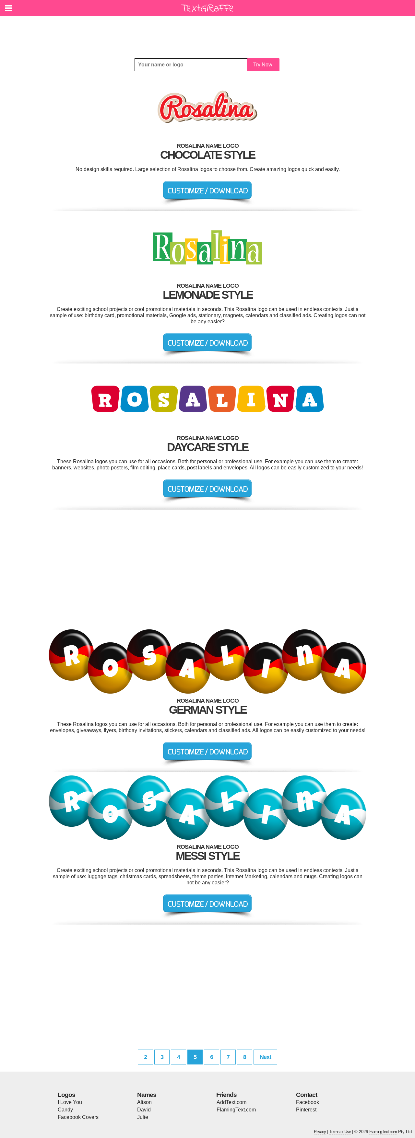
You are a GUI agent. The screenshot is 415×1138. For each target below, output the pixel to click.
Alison (144, 1102)
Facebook (307, 1102)
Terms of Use (340, 1131)
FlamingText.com (236, 1109)
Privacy (320, 1131)
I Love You (70, 1102)
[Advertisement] (209, 32)
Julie (142, 1117)
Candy (65, 1109)
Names (146, 1094)
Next (265, 1057)
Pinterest (306, 1109)
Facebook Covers (78, 1117)
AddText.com (231, 1102)
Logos (66, 1094)
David (144, 1109)
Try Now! (263, 64)
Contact (306, 1094)
